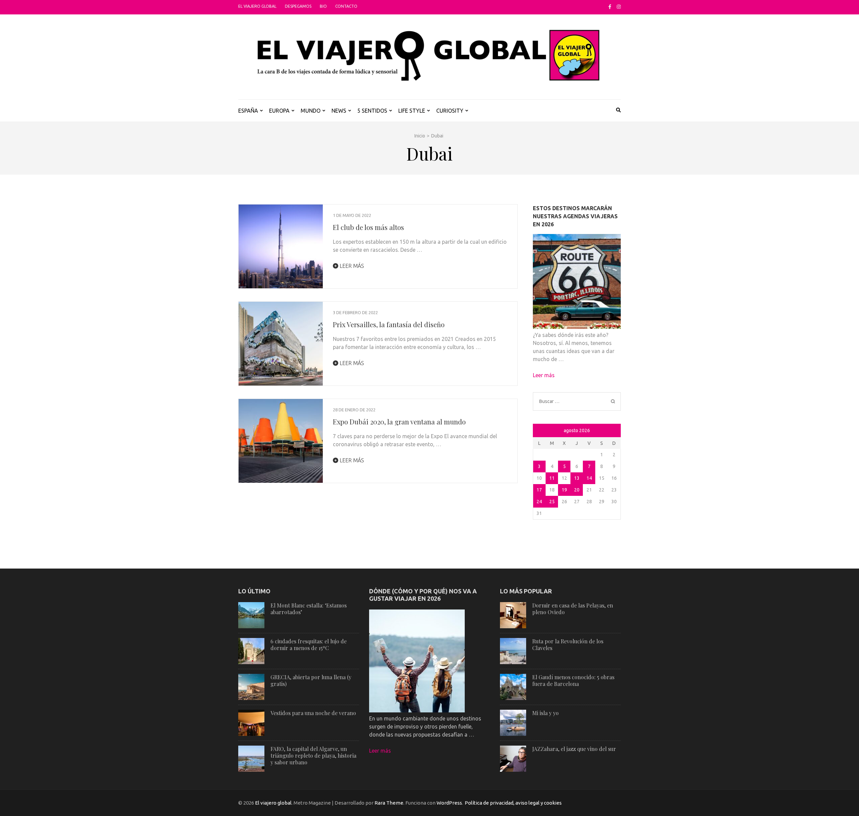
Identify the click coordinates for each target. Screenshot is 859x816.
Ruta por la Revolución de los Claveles (567, 644)
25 (552, 501)
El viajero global (257, 6)
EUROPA (279, 111)
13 (576, 478)
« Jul (539, 431)
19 (564, 489)
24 (539, 501)
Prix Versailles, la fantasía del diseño (389, 324)
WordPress (449, 803)
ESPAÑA (248, 111)
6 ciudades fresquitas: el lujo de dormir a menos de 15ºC (308, 644)
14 (589, 478)
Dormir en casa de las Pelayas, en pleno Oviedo (572, 609)
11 (552, 478)
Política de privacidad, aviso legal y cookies (513, 803)
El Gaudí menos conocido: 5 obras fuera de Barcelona (573, 680)
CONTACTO (346, 6)
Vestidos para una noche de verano (313, 712)
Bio (323, 6)
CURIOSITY (449, 111)
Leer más (351, 266)
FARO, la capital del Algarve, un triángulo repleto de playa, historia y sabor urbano (313, 755)
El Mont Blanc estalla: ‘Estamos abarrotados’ (308, 609)
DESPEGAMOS (298, 6)
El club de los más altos (368, 227)
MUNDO (310, 111)
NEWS (339, 111)
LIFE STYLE (411, 111)
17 (539, 489)
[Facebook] (609, 6)
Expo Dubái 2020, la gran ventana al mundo (399, 421)
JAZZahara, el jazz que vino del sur (574, 748)
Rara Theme (388, 803)
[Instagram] (619, 6)
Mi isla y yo (545, 712)
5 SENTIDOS (372, 111)
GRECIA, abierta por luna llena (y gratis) (310, 680)
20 (576, 489)
